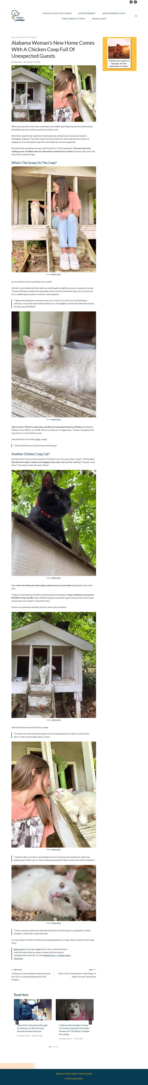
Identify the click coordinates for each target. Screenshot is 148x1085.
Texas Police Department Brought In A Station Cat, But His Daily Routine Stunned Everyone (32, 1028)
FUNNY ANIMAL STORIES (73, 19)
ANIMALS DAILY (99, 19)
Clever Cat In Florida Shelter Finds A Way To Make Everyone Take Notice (77, 973)
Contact (88, 1073)
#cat (53, 955)
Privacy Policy (71, 1073)
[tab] (49, 1046)
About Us (60, 1073)
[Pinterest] (135, 2)
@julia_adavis (56, 274)
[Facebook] (131, 2)
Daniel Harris (17, 62)
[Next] (90, 1022)
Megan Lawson (24, 1036)
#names (47, 955)
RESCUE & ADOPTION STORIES (57, 13)
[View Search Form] (136, 16)
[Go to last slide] (17, 1022)
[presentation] (33, 1009)
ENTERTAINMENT (87, 13)
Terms (81, 1073)
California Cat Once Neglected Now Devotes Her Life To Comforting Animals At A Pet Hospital (31, 975)
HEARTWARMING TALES (113, 13)
